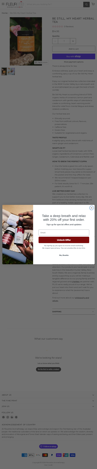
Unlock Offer (64, 240)
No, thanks (64, 255)
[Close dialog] (92, 208)
